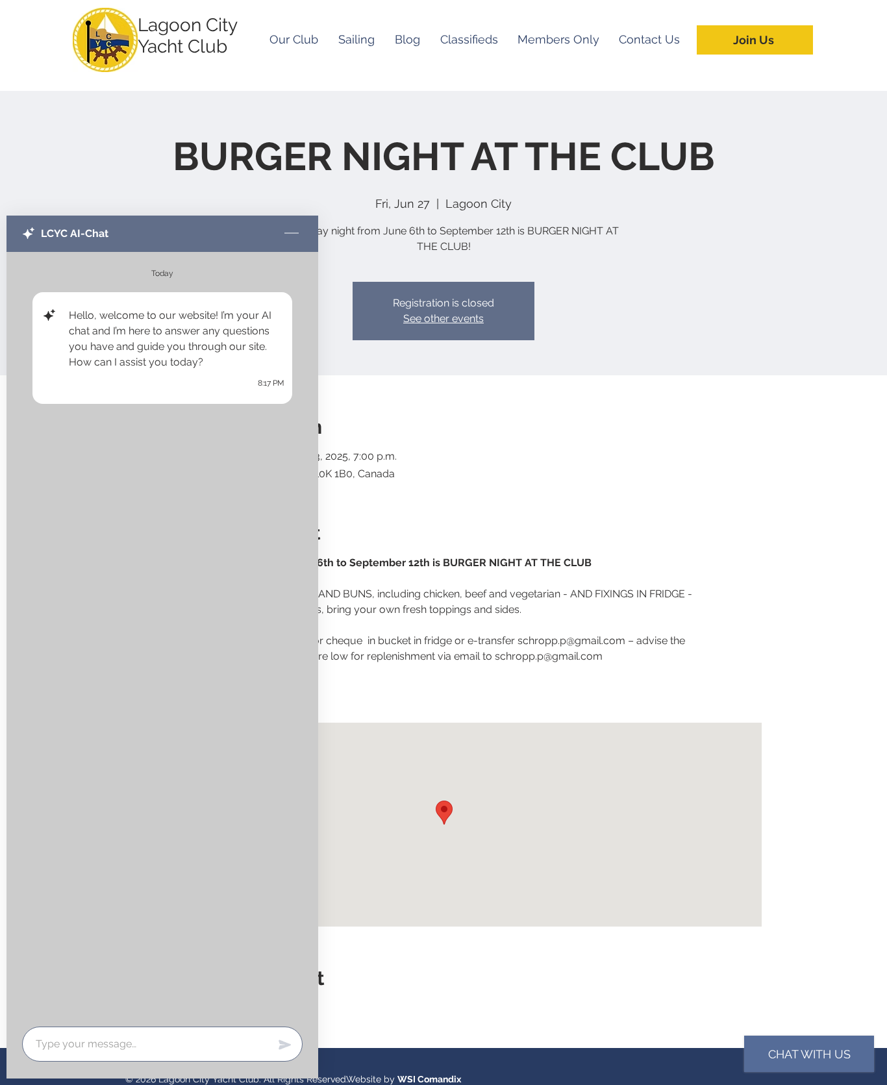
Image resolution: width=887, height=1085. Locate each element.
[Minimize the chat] (291, 233)
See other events (443, 318)
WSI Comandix (429, 1079)
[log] (162, 635)
